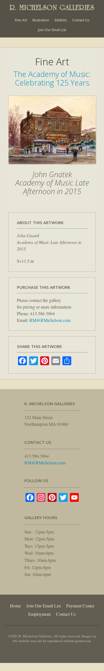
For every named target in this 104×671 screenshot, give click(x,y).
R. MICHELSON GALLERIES (52, 7)
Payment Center (80, 606)
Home (15, 606)
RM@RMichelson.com (49, 320)
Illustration (40, 20)
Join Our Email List (52, 29)
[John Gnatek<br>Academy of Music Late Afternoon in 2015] (52, 167)
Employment (39, 614)
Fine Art (21, 20)
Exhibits (61, 20)
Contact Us (80, 20)
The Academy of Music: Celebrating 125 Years (52, 78)
